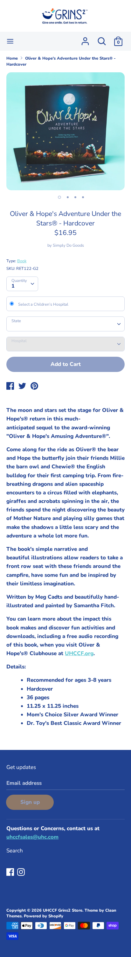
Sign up (30, 802)
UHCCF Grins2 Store (62, 910)
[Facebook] (10, 872)
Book (21, 261)
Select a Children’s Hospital (43, 304)
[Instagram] (21, 872)
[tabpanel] (65, 131)
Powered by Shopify (43, 916)
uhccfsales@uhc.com (32, 837)
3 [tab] (75, 197)
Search (14, 850)
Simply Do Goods (68, 245)
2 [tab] (68, 197)
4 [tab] (83, 197)
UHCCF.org (79, 653)
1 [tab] (59, 197)
